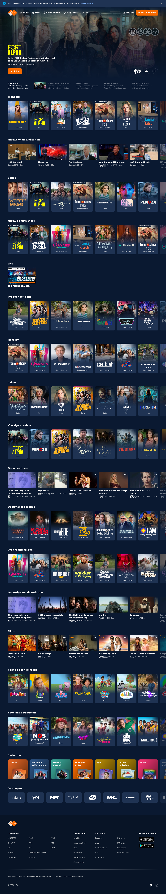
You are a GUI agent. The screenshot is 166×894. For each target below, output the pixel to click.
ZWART (53, 848)
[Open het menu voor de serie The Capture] (156, 388)
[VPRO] (73, 797)
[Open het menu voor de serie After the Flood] (134, 103)
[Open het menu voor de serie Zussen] (68, 184)
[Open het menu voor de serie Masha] (25, 676)
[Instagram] (156, 885)
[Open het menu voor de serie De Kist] (112, 346)
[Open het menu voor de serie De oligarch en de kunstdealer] (134, 513)
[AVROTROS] (149, 797)
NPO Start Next (101, 848)
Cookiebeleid (57, 876)
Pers (75, 848)
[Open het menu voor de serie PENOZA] (156, 184)
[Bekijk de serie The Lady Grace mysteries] (105, 731)
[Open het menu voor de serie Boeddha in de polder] (156, 346)
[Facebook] (150, 885)
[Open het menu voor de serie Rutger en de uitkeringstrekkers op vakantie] (25, 303)
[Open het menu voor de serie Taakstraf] (156, 719)
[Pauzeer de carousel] (155, 71)
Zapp (97, 843)
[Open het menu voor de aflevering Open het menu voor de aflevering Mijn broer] (64, 474)
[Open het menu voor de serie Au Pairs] (134, 346)
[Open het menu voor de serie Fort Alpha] (47, 103)
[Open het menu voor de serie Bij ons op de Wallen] (134, 556)
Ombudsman (121, 848)
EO (9, 848)
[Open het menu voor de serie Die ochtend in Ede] (68, 513)
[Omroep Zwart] (130, 797)
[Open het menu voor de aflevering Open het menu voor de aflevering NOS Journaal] (33, 146)
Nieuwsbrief (78, 852)
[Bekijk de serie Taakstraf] (148, 731)
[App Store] (146, 839)
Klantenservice (79, 862)
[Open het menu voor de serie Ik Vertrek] (68, 303)
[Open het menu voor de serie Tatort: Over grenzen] (134, 388)
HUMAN (10, 852)
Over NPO (77, 838)
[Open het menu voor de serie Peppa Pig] (68, 676)
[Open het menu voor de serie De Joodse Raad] (112, 431)
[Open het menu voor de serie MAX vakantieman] (68, 103)
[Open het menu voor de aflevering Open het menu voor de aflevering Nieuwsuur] (64, 146)
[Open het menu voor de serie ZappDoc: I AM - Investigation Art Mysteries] (156, 513)
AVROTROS (12, 838)
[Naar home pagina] (12, 12)
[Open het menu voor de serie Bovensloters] (47, 303)
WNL (52, 843)
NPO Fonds (121, 843)
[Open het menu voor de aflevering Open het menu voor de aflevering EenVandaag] (94, 146)
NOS (30, 843)
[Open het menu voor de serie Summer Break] (25, 719)
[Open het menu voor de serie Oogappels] (156, 431)
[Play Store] (146, 846)
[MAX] (92, 797)
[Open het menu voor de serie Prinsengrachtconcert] (156, 303)
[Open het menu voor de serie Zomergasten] (25, 103)
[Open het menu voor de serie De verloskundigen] (90, 346)
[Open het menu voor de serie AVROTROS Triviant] (134, 227)
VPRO (53, 838)
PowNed (32, 857)
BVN (97, 852)
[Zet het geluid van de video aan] (146, 71)
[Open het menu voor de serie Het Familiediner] (68, 346)
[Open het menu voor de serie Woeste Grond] (25, 184)
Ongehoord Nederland (37, 852)
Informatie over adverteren (73, 876)
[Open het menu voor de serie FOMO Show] (112, 103)
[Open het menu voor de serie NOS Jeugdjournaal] (47, 719)
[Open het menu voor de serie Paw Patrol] (112, 676)
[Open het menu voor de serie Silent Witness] (112, 388)
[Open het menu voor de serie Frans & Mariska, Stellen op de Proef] (156, 556)
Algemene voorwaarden (16, 876)
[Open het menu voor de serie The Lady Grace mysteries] (112, 719)
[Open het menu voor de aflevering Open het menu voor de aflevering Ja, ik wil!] (125, 598)
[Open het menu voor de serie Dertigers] (112, 184)
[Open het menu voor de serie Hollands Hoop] (134, 431)
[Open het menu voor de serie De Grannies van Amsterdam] (68, 227)
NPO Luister (99, 857)
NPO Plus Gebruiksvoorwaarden (39, 876)
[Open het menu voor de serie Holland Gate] (112, 513)
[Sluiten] (161, 3)
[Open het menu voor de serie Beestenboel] (90, 103)
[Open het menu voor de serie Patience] (47, 388)
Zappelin (98, 838)
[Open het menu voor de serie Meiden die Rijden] (134, 303)
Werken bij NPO (79, 857)
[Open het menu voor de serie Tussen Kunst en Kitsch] (156, 103)
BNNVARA (11, 843)
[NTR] (16, 797)
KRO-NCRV (12, 857)
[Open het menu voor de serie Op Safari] (112, 303)
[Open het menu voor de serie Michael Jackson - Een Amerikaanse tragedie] (47, 513)
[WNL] (111, 797)
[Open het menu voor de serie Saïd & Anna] (90, 676)
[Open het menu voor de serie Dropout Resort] (68, 556)
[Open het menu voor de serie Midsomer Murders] (112, 227)
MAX (31, 838)
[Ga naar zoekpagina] (118, 13)
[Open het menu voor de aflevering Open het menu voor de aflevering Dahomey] (155, 598)
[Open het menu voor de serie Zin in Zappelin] (47, 676)
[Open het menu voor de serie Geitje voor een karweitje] (156, 676)
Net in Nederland (123, 852)
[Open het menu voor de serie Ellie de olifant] (134, 676)
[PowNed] (54, 797)
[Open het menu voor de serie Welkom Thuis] (90, 719)
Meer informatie (86, 3)
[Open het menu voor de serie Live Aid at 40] (90, 513)
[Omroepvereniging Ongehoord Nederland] (35, 797)
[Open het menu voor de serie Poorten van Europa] (25, 513)
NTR (30, 848)
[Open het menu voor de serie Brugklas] (68, 719)
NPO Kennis (121, 838)
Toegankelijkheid (80, 843)
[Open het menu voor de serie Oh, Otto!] (134, 184)
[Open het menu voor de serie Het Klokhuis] (134, 719)
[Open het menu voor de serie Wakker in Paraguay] (90, 556)
